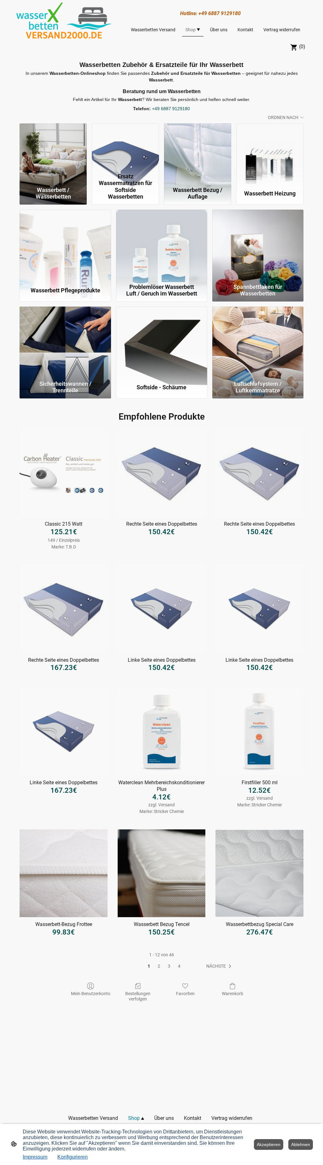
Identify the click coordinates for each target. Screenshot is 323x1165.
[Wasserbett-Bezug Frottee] (64, 873)
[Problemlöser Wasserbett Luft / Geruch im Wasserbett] (161, 245)
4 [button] (179, 966)
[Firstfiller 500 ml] (259, 732)
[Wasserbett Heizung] (269, 146)
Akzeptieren (268, 1144)
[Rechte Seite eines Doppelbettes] (162, 473)
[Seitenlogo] (63, 21)
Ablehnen (300, 1144)
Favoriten (185, 993)
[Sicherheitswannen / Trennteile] (65, 342)
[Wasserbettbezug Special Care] (259, 873)
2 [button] (159, 966)
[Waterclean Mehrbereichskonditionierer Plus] (162, 732)
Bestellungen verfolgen (137, 996)
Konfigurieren (72, 1157)
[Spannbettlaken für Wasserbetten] (257, 245)
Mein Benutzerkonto (90, 993)
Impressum (35, 1157)
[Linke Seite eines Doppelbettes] (162, 609)
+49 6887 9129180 (171, 108)
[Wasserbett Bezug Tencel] (162, 873)
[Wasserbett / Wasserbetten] (53, 146)
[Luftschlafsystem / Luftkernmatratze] (257, 342)
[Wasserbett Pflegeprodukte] (65, 245)
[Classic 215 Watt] (64, 473)
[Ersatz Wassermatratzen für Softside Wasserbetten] (125, 146)
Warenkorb (232, 993)
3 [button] (169, 966)
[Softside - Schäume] (161, 342)
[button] (220, 966)
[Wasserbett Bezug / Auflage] (197, 146)
